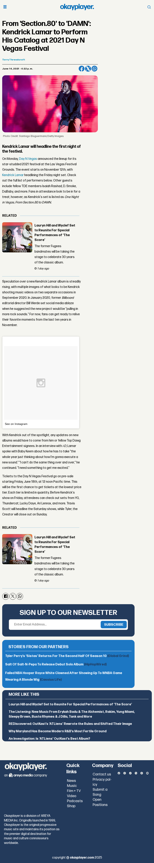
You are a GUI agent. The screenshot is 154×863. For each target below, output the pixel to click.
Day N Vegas (28, 159)
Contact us (102, 774)
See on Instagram (16, 423)
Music (72, 786)
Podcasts (75, 801)
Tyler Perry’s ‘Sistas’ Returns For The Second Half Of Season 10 (67, 656)
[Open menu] (5, 7)
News (71, 781)
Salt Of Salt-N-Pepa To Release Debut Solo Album (56, 664)
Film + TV (74, 791)
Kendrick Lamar (13, 175)
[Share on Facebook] (82, 69)
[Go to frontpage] (77, 7)
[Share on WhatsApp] (94, 69)
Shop (71, 806)
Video (71, 796)
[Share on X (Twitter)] (88, 69)
